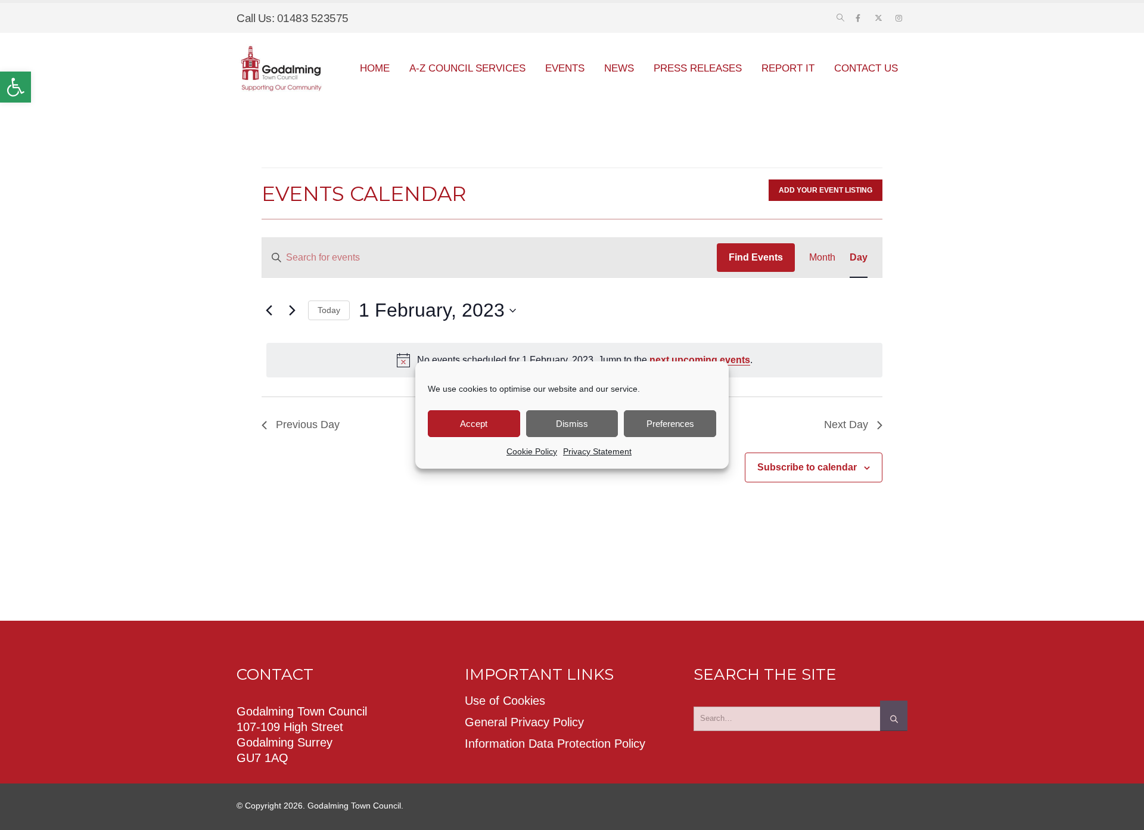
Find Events (756, 257)
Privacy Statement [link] (597, 451)
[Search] (893, 715)
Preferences (670, 424)
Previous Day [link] (308, 425)
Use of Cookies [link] (505, 700)
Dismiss (572, 424)
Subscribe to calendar (807, 467)
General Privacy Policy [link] (524, 722)
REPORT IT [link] (788, 68)
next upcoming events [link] (699, 360)
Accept (473, 424)
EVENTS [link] (565, 68)
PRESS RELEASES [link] (698, 68)
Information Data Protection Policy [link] (555, 743)
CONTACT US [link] (866, 68)
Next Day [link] (846, 425)
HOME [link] (375, 68)
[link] (15, 87)
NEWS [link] (619, 68)
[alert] (574, 360)
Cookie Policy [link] (531, 451)
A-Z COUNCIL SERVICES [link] (467, 68)
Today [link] (329, 310)
